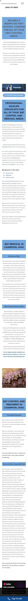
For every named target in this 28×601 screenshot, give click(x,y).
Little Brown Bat (10, 177)
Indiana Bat (8, 175)
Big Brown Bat (9, 173)
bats (3, 183)
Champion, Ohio (6, 147)
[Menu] (22, 3)
